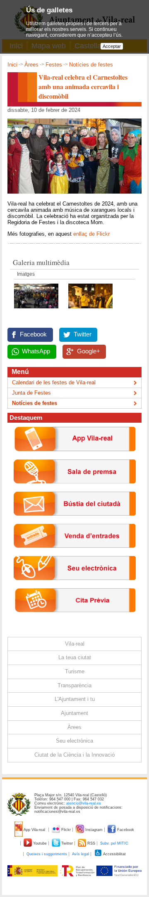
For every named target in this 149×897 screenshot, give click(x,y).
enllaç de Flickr (91, 234)
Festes (54, 65)
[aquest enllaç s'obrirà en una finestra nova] (75, 586)
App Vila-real (34, 830)
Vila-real (74, 644)
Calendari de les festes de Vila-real (54, 382)
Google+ (88, 351)
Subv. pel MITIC (114, 843)
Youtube (40, 843)
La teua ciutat (74, 657)
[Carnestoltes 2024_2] (90, 311)
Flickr (66, 830)
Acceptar (112, 46)
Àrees (31, 65)
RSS (91, 843)
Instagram (94, 830)
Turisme (74, 671)
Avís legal (80, 854)
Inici (12, 65)
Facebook (33, 334)
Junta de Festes (31, 393)
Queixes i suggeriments (46, 854)
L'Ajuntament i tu (75, 699)
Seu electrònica (74, 741)
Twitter (82, 334)
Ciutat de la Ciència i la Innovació (74, 755)
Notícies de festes (91, 65)
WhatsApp (36, 351)
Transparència (74, 685)
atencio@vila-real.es (83, 803)
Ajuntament (74, 713)
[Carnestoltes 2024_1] (37, 311)
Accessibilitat (114, 854)
